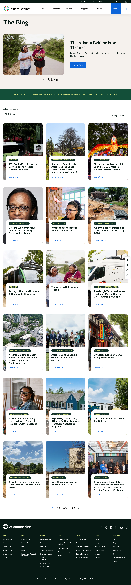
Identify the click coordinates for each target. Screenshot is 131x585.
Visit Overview (7, 539)
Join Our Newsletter (119, 558)
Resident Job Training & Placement (28, 554)
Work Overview (81, 539)
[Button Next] (61, 79)
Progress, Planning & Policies (64, 543)
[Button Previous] (44, 79)
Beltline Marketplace (82, 554)
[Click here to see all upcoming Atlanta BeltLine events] (127, 260)
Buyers (23, 546)
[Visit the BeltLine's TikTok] (127, 527)
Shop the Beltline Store (47, 567)
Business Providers (82, 558)
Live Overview (25, 539)
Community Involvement (43, 558)
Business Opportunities (83, 543)
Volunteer (43, 546)
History (97, 543)
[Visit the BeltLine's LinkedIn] (116, 527)
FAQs (114, 554)
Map (114, 539)
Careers (97, 558)
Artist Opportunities (82, 546)
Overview (98, 539)
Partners (97, 554)
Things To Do (7, 546)
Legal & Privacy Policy (87, 579)
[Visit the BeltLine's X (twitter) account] (106, 527)
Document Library (118, 550)
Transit (60, 555)
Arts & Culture (7, 554)
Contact (115, 561)
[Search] (126, 8)
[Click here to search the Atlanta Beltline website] (127, 275)
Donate (42, 543)
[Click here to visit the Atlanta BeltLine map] (127, 265)
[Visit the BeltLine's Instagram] (111, 527)
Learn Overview (63, 539)
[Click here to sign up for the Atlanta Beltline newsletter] (127, 270)
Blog (114, 543)
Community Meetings (46, 550)
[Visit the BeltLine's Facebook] (101, 527)
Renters (23, 550)
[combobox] (18, 114)
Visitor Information (9, 543)
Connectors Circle (45, 563)
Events (5, 558)
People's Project (100, 546)
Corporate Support (46, 554)
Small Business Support (83, 550)
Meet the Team (99, 550)
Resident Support (26, 543)
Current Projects (63, 548)
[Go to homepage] (17, 8)
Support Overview (45, 539)
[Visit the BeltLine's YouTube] (121, 528)
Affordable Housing (64, 552)
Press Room (116, 546)
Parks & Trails (7, 550)
